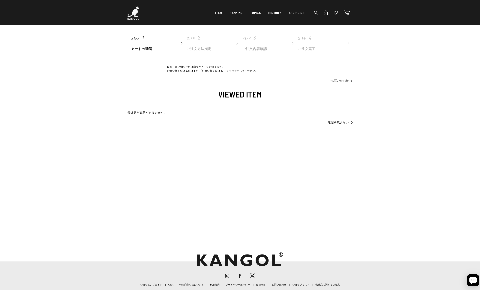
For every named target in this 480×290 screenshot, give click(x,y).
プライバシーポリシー (238, 284)
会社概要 (261, 284)
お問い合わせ (279, 284)
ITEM (218, 13)
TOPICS (255, 13)
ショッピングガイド (151, 284)
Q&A (170, 284)
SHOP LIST (296, 13)
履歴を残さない (338, 122)
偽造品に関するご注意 (327, 284)
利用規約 (215, 284)
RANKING (236, 13)
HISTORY (274, 13)
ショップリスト (300, 284)
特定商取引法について (191, 284)
